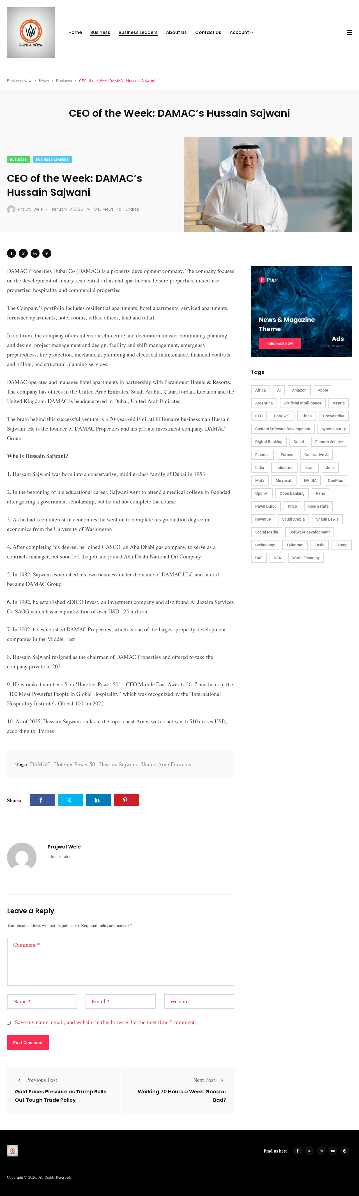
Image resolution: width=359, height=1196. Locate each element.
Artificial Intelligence (302, 403)
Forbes (287, 454)
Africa (260, 390)
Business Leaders (138, 32)
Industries (284, 467)
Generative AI (316, 454)
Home (75, 32)
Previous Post (41, 1080)
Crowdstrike (333, 416)
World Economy (306, 558)
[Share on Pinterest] (46, 253)
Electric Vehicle (329, 442)
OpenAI (261, 493)
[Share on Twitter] (23, 253)
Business (100, 32)
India (259, 467)
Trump (342, 545)
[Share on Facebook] (11, 253)
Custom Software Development (282, 429)
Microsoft (284, 480)
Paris (320, 493)
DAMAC (40, 764)
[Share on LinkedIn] (35, 253)
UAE (259, 558)
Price (292, 506)
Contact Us (208, 32)
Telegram (294, 545)
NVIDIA (310, 480)
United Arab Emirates (166, 764)
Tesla (320, 545)
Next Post (204, 1080)
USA (277, 558)
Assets (339, 403)
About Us (176, 32)
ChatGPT (282, 416)
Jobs (330, 467)
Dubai (299, 442)
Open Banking (292, 493)
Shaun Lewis (327, 519)
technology (265, 545)
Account (239, 32)
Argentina (264, 403)
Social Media (266, 532)
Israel (310, 467)
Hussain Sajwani (118, 764)
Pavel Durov (266, 506)
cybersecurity (334, 429)
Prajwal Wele (64, 846)
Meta (259, 480)
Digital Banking (268, 442)
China (307, 416)
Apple (323, 390)
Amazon (299, 390)
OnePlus (335, 480)
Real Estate (318, 506)
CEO (259, 416)
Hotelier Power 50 (74, 764)
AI (279, 390)
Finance (262, 454)
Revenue (263, 519)
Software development (309, 532)
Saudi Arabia (293, 519)
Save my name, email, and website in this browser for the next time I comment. (105, 1022)
